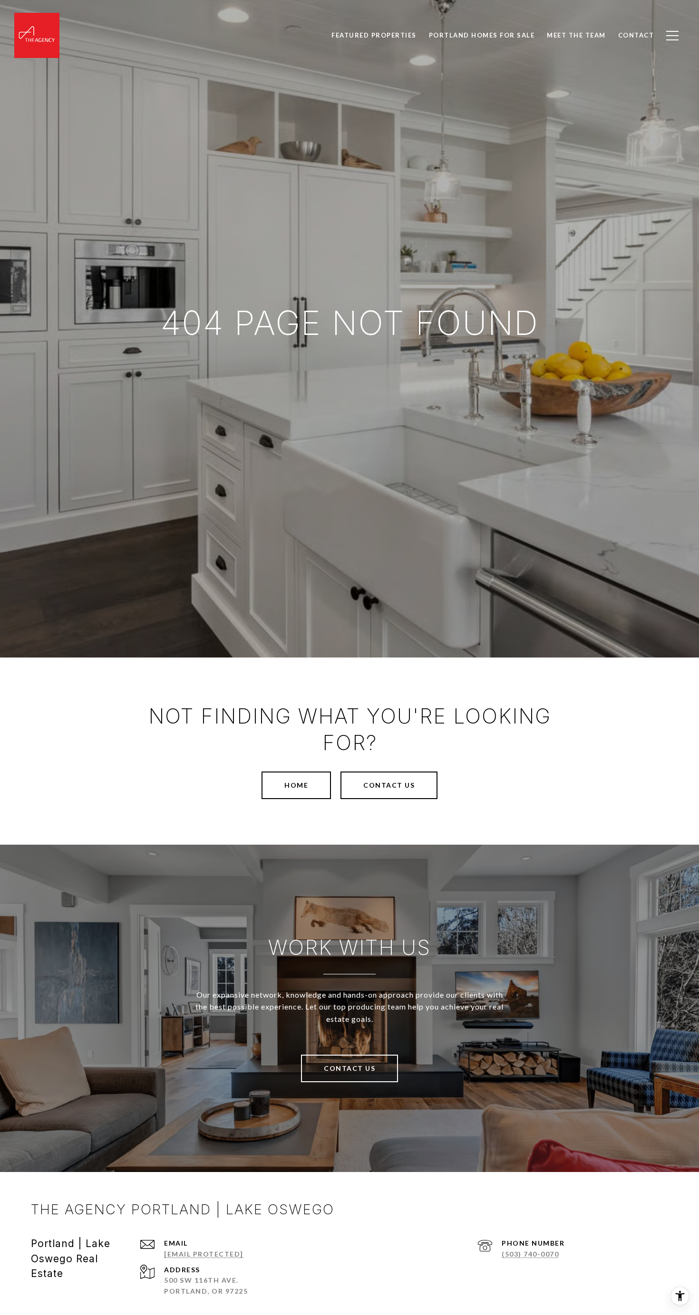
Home (296, 785)
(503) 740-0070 (530, 1254)
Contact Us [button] (389, 785)
